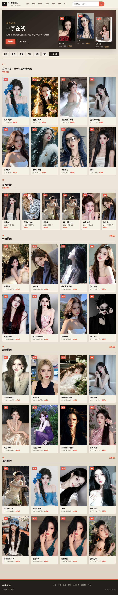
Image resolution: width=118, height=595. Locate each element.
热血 (47, 4)
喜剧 (44, 54)
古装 (29, 54)
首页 (27, 4)
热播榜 (40, 4)
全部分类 (54, 54)
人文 (65, 4)
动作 (37, 54)
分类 (33, 4)
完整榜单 (5, 188)
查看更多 (112, 236)
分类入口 (22, 41)
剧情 (5, 54)
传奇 (59, 4)
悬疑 (21, 54)
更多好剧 (5, 72)
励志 (53, 4)
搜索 (89, 585)
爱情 (13, 54)
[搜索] (101, 4)
